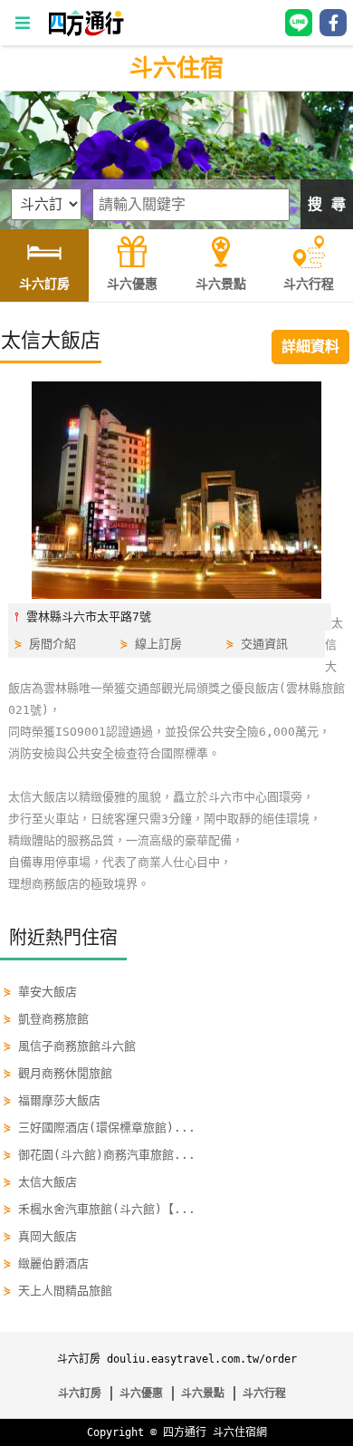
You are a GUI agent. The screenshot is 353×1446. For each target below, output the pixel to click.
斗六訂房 (79, 1393)
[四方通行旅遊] (85, 32)
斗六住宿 (176, 68)
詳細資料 (310, 346)
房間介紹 (52, 644)
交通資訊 (264, 644)
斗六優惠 (141, 1393)
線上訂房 (158, 644)
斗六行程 (264, 1393)
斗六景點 (202, 1393)
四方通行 (184, 1432)
